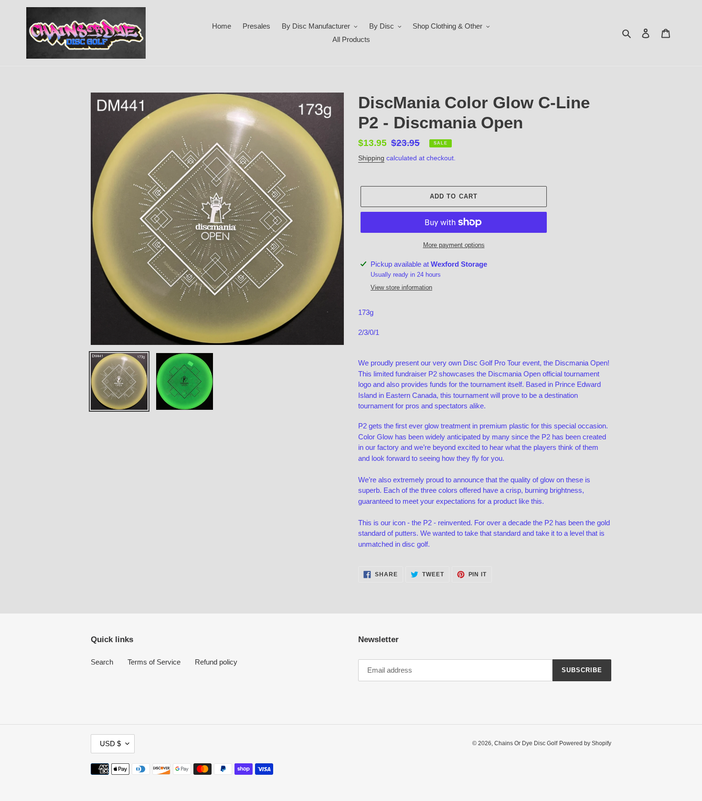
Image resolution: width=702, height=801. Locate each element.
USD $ (110, 743)
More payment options (454, 245)
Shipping (371, 158)
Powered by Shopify (585, 743)
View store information (401, 287)
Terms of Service (154, 662)
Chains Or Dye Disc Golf (525, 743)
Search (102, 662)
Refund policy (216, 662)
